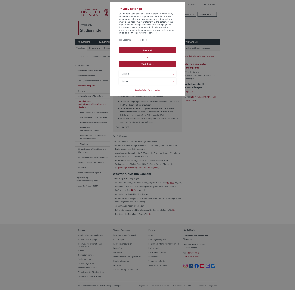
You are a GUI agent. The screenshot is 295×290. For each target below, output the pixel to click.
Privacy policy (154, 90)
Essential (127, 40)
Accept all (147, 50)
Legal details (140, 90)
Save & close (147, 64)
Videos (143, 40)
